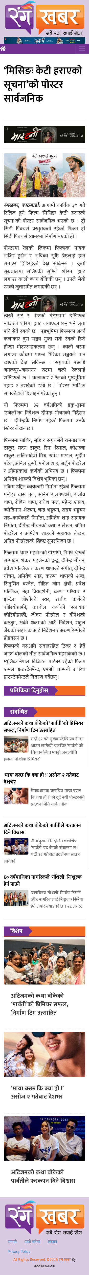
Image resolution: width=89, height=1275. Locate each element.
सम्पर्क (12, 1241)
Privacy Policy (19, 1251)
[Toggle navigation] (82, 49)
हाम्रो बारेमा (32, 1241)
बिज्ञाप (52, 1241)
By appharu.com (55, 1262)
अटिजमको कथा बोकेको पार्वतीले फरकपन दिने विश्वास (43, 1176)
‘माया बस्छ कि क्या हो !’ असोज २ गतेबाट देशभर (37, 1093)
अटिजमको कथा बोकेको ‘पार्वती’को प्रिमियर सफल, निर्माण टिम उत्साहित (39, 1004)
